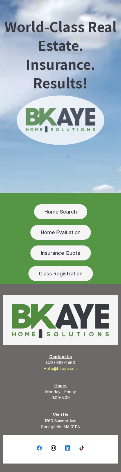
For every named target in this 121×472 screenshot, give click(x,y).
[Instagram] (53, 448)
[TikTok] (82, 448)
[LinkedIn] (67, 448)
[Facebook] (39, 448)
